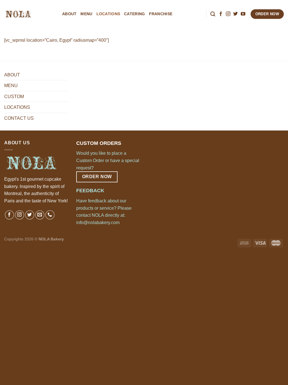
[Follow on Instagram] (228, 14)
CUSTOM (14, 96)
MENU (86, 14)
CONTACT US (19, 118)
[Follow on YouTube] (243, 14)
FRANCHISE (161, 14)
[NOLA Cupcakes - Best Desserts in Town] (29, 14)
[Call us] (50, 215)
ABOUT (69, 14)
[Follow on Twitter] (235, 14)
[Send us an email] (39, 215)
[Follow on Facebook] (221, 14)
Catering (134, 14)
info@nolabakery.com (98, 222)
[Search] (212, 14)
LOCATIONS (108, 14)
